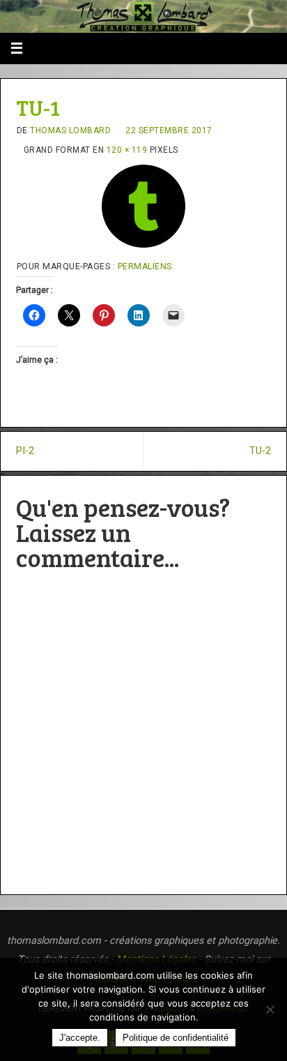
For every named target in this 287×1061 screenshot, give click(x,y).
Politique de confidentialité (175, 1037)
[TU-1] (144, 206)
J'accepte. (79, 1037)
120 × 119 (127, 150)
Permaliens (145, 266)
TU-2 (260, 451)
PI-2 (25, 451)
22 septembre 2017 (168, 130)
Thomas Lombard (70, 130)
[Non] (270, 1009)
